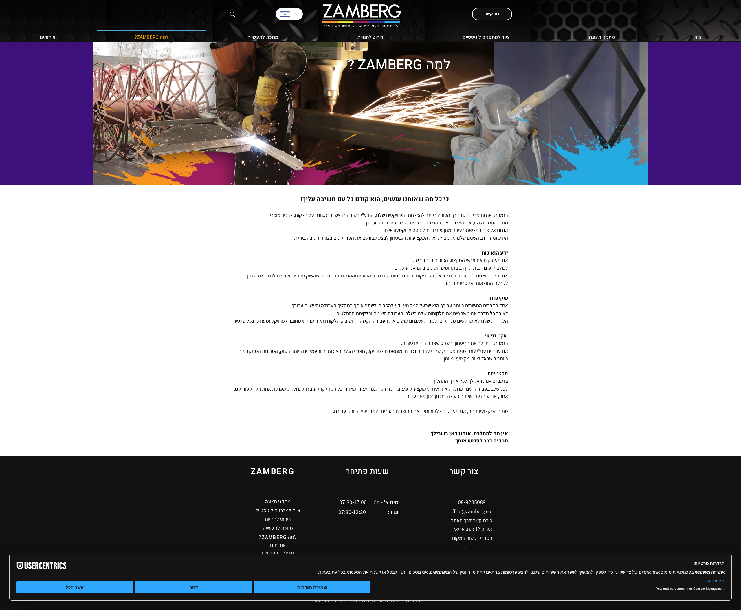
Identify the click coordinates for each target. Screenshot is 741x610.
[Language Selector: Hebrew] (289, 14)
